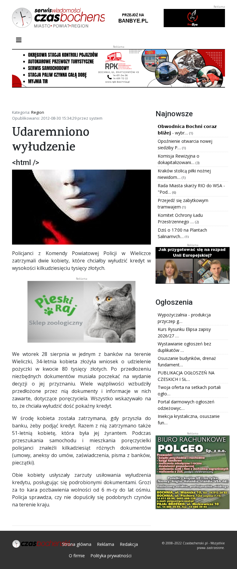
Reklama (105, 544)
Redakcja (129, 544)
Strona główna (76, 544)
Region (37, 112)
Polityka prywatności (110, 556)
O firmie (77, 556)
